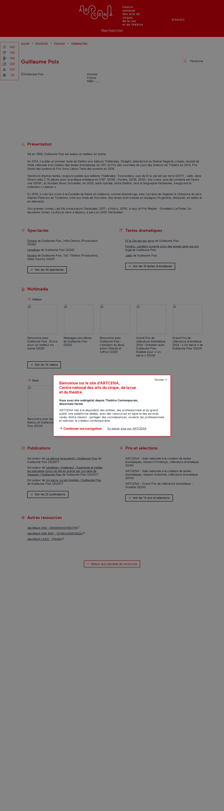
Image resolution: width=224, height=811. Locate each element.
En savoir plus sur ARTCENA (126, 428)
